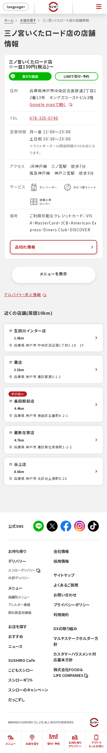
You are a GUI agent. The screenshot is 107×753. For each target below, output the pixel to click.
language (15, 6)
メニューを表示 (53, 273)
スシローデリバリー (22, 570)
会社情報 (61, 551)
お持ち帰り (17, 551)
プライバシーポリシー (72, 604)
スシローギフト (20, 680)
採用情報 (61, 561)
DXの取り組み (65, 628)
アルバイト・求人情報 (22, 294)
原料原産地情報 (19, 612)
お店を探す (28, 20)
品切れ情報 (25, 247)
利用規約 (61, 614)
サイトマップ (64, 575)
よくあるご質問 (66, 585)
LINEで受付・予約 (76, 76)
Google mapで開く (48, 104)
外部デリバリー (19, 577)
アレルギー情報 (19, 604)
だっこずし (16, 699)
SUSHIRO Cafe (21, 660)
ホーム (8, 20)
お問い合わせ (65, 595)
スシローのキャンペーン (28, 690)
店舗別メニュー (19, 597)
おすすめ (15, 636)
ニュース (15, 646)
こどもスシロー (20, 670)
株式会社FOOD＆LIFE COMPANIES (69, 672)
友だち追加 (30, 76)
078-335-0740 (44, 118)
